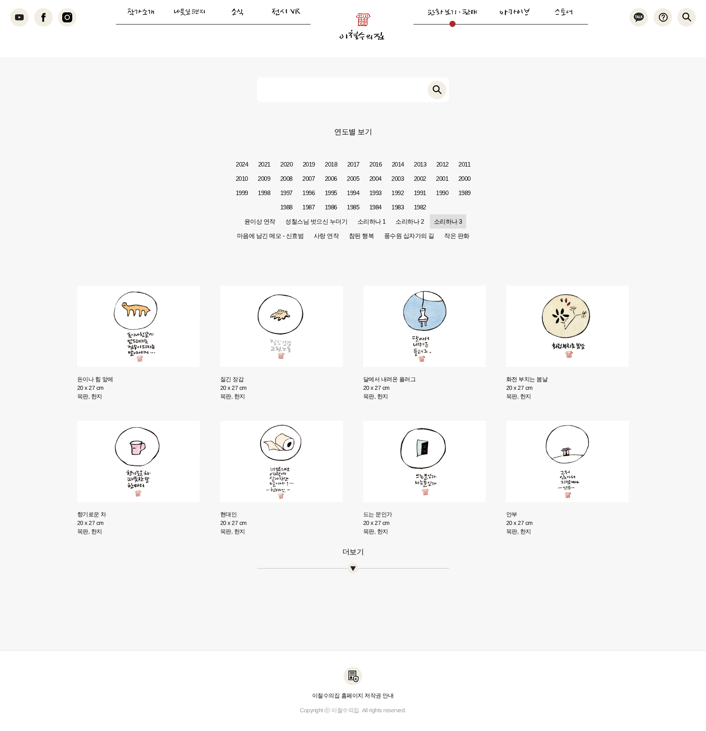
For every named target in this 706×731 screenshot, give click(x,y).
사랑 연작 (326, 235)
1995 (331, 192)
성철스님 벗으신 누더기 (316, 221)
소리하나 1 (371, 221)
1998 (264, 192)
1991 (420, 192)
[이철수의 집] (362, 26)
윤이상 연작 (259, 221)
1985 (353, 207)
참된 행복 (361, 235)
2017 (353, 164)
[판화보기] (452, 12)
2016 (375, 164)
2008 (286, 178)
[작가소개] (140, 12)
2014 (398, 164)
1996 (308, 192)
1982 (420, 207)
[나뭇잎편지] (189, 12)
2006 (331, 178)
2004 (375, 178)
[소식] (237, 12)
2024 (242, 164)
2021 (264, 164)
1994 (353, 192)
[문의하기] (662, 17)
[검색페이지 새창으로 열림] (437, 90)
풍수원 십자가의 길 (409, 235)
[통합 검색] (686, 17)
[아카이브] (514, 12)
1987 (308, 207)
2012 (442, 164)
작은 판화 (456, 235)
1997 (286, 192)
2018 (331, 164)
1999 (242, 192)
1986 (331, 207)
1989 (464, 192)
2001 (442, 178)
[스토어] (563, 12)
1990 (442, 192)
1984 (375, 207)
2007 (308, 178)
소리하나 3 (448, 221)
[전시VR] (286, 12)
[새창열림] (19, 17)
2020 (286, 164)
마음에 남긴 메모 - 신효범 (270, 235)
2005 (353, 178)
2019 (309, 164)
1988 (286, 207)
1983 (397, 207)
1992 (397, 192)
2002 (420, 178)
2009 (264, 178)
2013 (420, 164)
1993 (375, 192)
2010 (242, 178)
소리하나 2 (409, 221)
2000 (464, 178)
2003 (397, 178)
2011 (464, 164)
